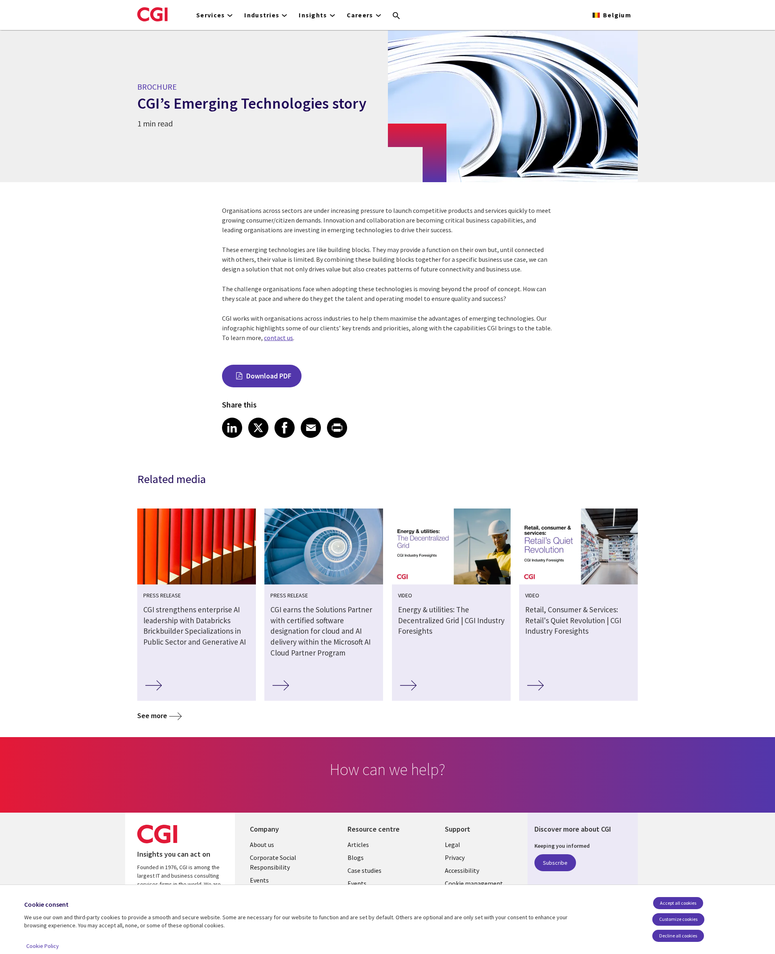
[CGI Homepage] (152, 14)
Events (259, 880)
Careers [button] (360, 15)
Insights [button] (313, 15)
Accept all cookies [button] (678, 903)
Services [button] (210, 15)
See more (152, 715)
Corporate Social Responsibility (273, 862)
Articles (358, 845)
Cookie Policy (42, 946)
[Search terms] (396, 16)
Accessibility (462, 870)
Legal (452, 845)
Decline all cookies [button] (678, 936)
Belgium (617, 15)
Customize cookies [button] (678, 919)
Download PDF (268, 375)
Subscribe (555, 862)
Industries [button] (261, 15)
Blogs (356, 857)
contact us (278, 338)
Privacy (455, 857)
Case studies (364, 870)
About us (262, 845)
